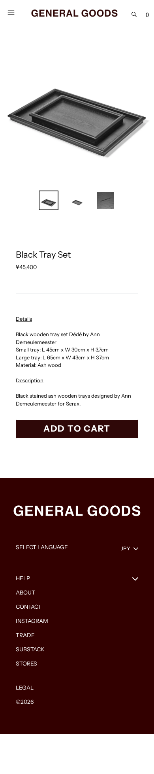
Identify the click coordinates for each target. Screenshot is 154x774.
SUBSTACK (30, 649)
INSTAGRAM (32, 620)
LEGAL (25, 687)
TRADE (25, 635)
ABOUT (25, 592)
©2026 (25, 701)
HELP (23, 578)
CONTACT (28, 606)
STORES (26, 663)
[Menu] (11, 11)
